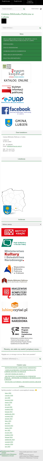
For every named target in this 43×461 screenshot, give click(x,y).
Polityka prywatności (11, 58)
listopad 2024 (8, 437)
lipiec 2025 (8, 421)
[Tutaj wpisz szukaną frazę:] (11, 8)
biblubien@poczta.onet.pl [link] (14, 146)
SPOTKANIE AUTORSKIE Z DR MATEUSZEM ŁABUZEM (23, 382)
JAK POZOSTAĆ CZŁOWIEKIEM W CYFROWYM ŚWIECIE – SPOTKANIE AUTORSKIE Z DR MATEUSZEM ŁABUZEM (22, 378)
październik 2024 (10, 439)
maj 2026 (7, 398)
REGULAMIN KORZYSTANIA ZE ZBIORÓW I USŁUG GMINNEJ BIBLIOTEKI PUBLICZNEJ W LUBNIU (20, 39)
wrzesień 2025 (9, 416)
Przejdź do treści (18, 1)
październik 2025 (10, 414)
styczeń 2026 (8, 407)
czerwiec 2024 (9, 444)
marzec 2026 (8, 402)
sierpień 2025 (8, 418)
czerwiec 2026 (9, 395)
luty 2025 (7, 430)
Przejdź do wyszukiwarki (30, 2)
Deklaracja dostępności (12, 55)
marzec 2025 (8, 428)
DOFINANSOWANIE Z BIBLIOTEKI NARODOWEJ (20, 367)
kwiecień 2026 (9, 400)
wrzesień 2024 (9, 442)
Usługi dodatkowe (10, 47)
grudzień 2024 (9, 435)
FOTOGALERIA (8, 44)
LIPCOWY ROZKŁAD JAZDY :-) (15, 374)
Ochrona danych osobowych (14, 51)
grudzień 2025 (9, 409)
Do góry (40, 2)
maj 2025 (7, 423)
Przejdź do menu (6, 1)
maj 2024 (7, 446)
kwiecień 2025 (9, 425)
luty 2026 (7, 405)
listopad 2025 (8, 412)
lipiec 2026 (8, 393)
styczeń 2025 (8, 432)
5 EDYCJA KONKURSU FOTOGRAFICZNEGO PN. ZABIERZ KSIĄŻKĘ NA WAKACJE (20, 370)
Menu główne (3, 21)
